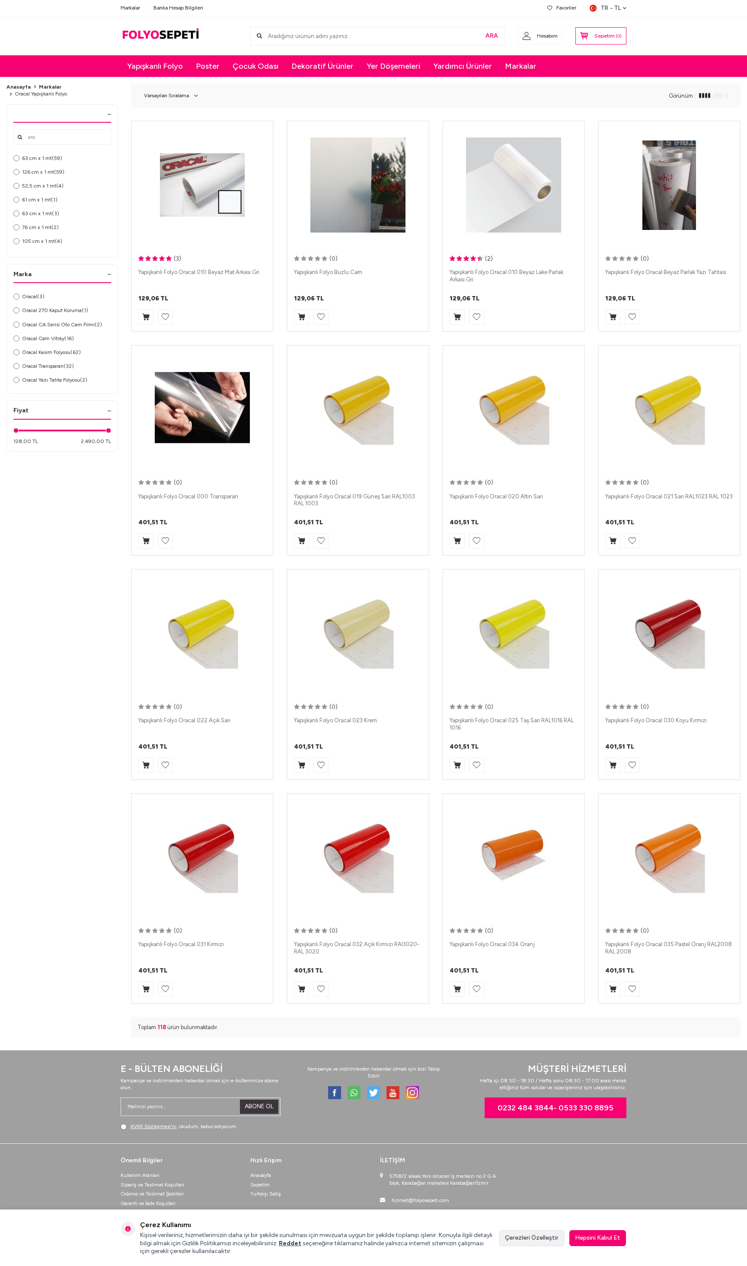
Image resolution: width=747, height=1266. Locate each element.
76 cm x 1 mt (40, 227)
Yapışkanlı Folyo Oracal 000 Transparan (188, 496)
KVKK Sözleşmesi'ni (153, 1126)
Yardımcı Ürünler (462, 66)
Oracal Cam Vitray (48, 338)
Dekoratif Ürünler (322, 66)
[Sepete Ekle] (145, 317)
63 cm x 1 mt (42, 158)
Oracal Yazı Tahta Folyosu (54, 380)
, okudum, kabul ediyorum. (184, 1126)
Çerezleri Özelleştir (532, 1237)
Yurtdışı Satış (265, 1194)
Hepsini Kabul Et (597, 1237)
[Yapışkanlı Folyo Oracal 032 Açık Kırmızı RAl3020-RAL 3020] (357, 857)
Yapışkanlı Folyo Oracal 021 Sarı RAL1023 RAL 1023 (669, 496)
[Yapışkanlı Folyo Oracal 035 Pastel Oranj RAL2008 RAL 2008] (669, 857)
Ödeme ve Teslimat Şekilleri (152, 1194)
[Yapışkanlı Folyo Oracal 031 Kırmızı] (202, 857)
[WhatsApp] (354, 1092)
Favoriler (566, 8)
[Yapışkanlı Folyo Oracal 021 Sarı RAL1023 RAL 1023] (669, 409)
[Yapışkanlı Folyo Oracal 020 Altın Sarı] (513, 409)
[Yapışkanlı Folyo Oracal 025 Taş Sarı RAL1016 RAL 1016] (513, 633)
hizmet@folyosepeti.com (420, 1200)
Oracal (33, 296)
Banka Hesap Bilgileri (178, 8)
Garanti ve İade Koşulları (148, 1203)
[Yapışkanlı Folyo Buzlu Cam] (357, 184)
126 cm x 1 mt (43, 172)
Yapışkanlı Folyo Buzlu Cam (328, 272)
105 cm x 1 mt (42, 241)
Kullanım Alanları (140, 1175)
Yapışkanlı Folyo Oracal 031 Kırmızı (181, 944)
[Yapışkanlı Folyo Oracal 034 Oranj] (513, 857)
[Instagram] (412, 1092)
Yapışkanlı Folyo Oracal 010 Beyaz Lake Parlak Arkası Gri (506, 276)
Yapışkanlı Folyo (155, 66)
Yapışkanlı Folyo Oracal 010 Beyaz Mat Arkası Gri (198, 272)
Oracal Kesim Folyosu (51, 352)
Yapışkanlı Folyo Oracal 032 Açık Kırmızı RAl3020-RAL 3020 (357, 948)
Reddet (290, 1243)
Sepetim (260, 1185)
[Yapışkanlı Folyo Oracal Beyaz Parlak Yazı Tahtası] (669, 184)
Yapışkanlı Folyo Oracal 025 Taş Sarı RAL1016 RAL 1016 (512, 724)
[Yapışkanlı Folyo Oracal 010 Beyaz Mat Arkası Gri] (202, 184)
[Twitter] (373, 1092)
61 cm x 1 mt (39, 200)
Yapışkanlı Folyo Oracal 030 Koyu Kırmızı (656, 720)
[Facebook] (334, 1092)
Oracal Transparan (48, 366)
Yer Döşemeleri (393, 66)
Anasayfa (18, 87)
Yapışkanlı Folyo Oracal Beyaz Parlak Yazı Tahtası (665, 272)
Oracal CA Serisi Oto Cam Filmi (62, 325)
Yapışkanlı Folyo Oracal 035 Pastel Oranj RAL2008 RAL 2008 (668, 948)
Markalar (130, 8)
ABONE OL (259, 1106)
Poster (208, 66)
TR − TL (611, 8)
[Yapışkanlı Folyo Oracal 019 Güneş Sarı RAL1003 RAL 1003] (357, 409)
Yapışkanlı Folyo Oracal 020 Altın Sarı (496, 496)
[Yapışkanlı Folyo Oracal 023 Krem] (357, 633)
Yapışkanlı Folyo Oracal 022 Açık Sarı (184, 720)
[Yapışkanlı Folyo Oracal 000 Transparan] (202, 409)
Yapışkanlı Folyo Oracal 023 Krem (335, 720)
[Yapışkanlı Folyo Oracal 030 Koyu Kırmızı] (669, 633)
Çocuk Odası (255, 66)
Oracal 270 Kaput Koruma (55, 310)
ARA (491, 35)
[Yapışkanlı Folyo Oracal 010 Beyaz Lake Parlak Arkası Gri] (513, 184)
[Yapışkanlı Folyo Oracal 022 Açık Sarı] (202, 633)
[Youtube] (392, 1092)
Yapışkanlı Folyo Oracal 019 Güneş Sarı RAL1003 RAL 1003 (354, 500)
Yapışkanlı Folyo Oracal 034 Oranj (492, 944)
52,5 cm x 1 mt (43, 186)
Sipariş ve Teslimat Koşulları (152, 1185)
